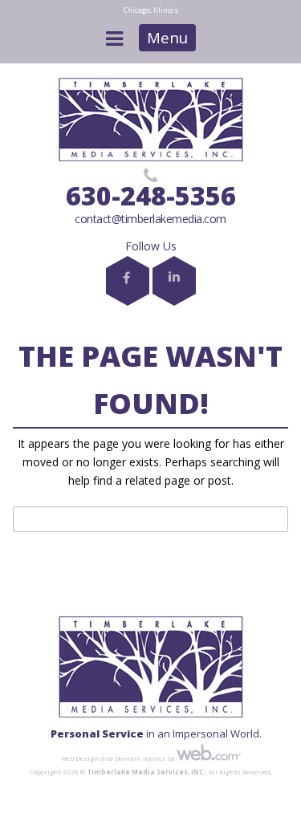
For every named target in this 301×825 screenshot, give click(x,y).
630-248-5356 (151, 195)
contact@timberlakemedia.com (150, 218)
